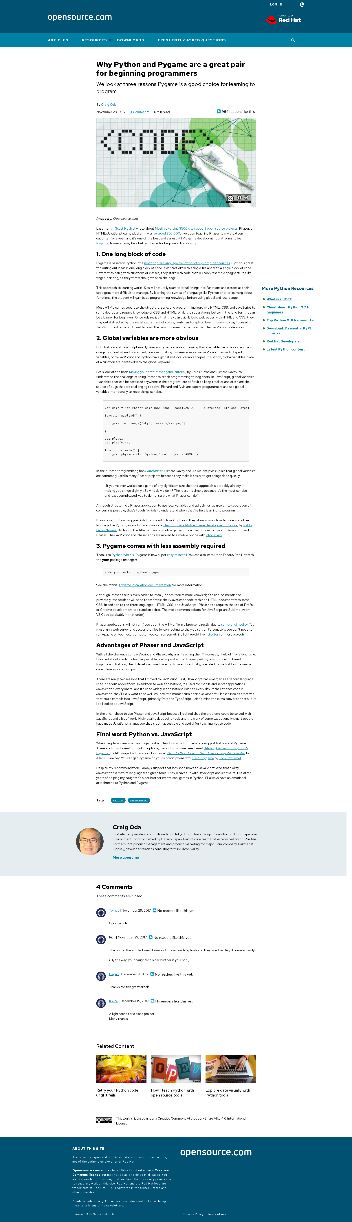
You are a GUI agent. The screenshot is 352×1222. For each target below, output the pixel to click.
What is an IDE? (279, 299)
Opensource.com (86, 1170)
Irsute (113, 1001)
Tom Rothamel (230, 758)
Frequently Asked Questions (192, 40)
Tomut (114, 910)
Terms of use (216, 1214)
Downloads (130, 40)
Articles (58, 40)
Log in (276, 4)
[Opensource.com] (80, 18)
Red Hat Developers (283, 341)
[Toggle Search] (293, 40)
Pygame (102, 243)
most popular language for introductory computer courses (187, 263)
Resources (94, 40)
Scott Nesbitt (125, 228)
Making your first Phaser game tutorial (157, 372)
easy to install (177, 555)
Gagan (114, 974)
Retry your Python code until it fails (117, 1093)
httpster (212, 634)
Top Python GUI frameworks (290, 320)
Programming (139, 800)
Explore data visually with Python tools (228, 1093)
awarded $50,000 (166, 233)
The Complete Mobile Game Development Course (200, 525)
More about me (126, 857)
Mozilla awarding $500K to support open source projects (196, 228)
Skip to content (228, 304)
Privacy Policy (193, 1214)
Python (118, 800)
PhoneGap (214, 535)
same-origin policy (234, 624)
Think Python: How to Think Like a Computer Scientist (206, 753)
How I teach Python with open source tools (172, 1093)
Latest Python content (286, 349)
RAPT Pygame (203, 758)
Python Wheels (123, 555)
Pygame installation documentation (145, 585)
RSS (302, 4)
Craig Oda (109, 104)
